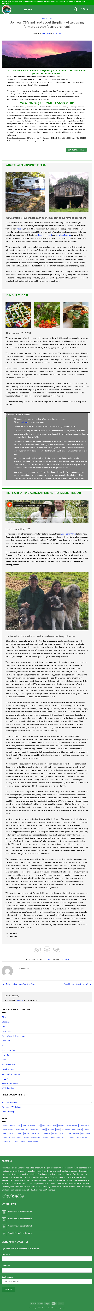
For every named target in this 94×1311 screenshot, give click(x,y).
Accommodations (9, 1102)
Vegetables (6, 1141)
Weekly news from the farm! (76, 984)
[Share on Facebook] (40, 950)
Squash (26, 1137)
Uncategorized (8, 1069)
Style (4, 1059)
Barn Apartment (45, 235)
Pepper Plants (36, 1133)
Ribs (82, 1133)
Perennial (46, 1133)
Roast (88, 1133)
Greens (42, 1129)
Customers (6, 1031)
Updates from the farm (11, 1074)
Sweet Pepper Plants (58, 1137)
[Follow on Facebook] (81, 9)
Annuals (12, 1125)
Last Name (6, 1265)
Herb (58, 1129)
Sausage (12, 1137)
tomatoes (71, 1137)
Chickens (6, 1022)
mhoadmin (57, 34)
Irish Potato (66, 1129)
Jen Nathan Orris (68, 534)
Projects (5, 1055)
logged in (19, 1000)
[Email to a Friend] (49, 950)
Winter (22, 1141)
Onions (11, 1133)
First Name (6, 1254)
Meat (4, 1133)
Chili (38, 1125)
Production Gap (8, 1050)
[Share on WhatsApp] (36, 950)
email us (23, 422)
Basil (19, 1125)
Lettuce (86, 1129)
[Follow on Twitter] (87, 9)
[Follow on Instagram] (84, 9)
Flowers (61, 1125)
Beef (24, 1125)
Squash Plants (36, 1137)
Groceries (50, 1129)
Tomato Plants (81, 1137)
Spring (19, 1137)
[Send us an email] (17, 1196)
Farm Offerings (8, 1111)
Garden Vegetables (21, 1129)
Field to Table (51, 1125)
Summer (46, 1137)
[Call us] (91, 9)
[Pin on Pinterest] (54, 950)
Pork (69, 1133)
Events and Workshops (11, 1107)
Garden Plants (8, 1129)
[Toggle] (91, 1102)
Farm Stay (6, 1040)
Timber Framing (8, 1064)
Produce (76, 1133)
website (20, 229)
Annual (5, 1125)
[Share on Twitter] (45, 950)
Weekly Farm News (10, 1083)
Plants (54, 1133)
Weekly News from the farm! (20, 1233)
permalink (65, 959)
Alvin (4, 1017)
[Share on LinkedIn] (58, 950)
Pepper (26, 1133)
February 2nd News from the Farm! (20, 984)
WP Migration (8, 1088)
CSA (4, 1026)
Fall (43, 1125)
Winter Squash (32, 1141)
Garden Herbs (84, 1125)
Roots (5, 1137)
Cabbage (31, 1125)
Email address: (7, 1277)
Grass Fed (34, 1129)
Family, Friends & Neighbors (13, 1036)
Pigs (3, 1045)
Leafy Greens (77, 1129)
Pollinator (62, 1133)
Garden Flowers (71, 1125)
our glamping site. (63, 235)
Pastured (19, 1133)
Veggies (5, 1078)
